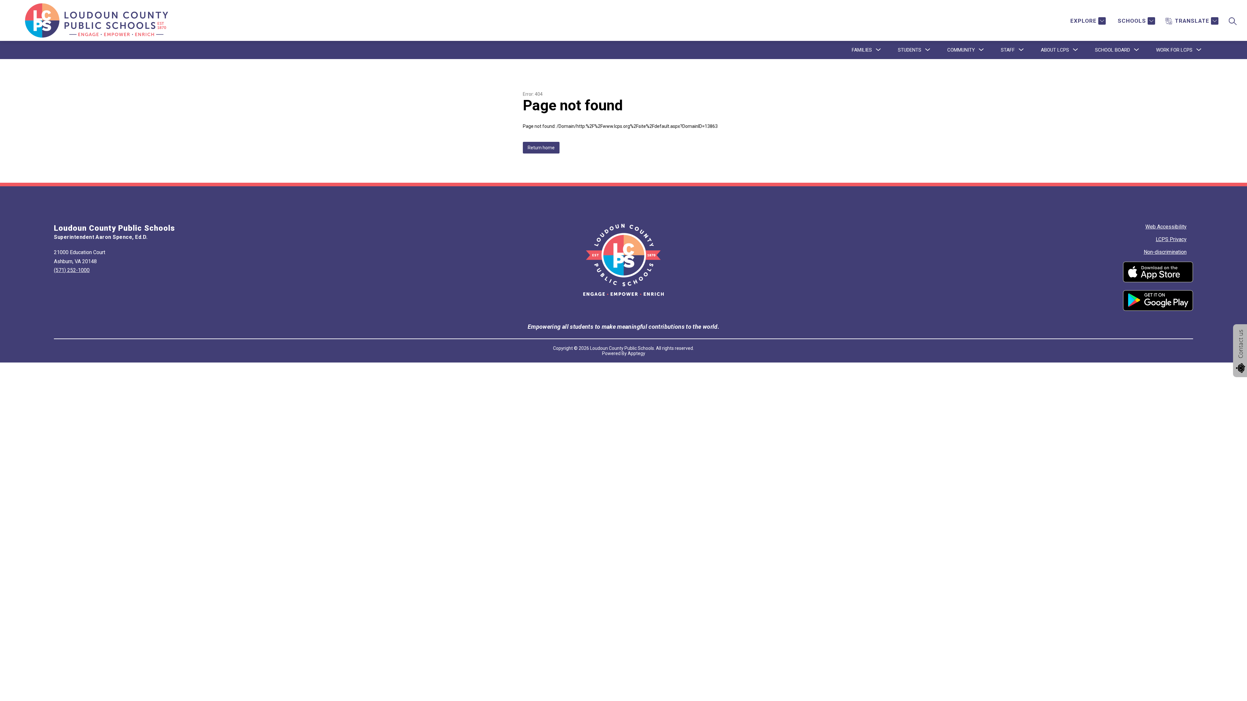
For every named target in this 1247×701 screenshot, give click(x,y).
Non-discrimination (1165, 252)
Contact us (1240, 344)
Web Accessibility (1166, 227)
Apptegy (636, 353)
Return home (541, 147)
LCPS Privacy (1171, 239)
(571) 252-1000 (72, 270)
